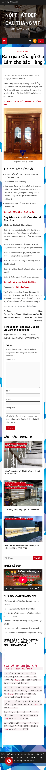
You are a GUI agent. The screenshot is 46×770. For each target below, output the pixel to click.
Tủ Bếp (29, 519)
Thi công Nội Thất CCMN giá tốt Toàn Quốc (22, 628)
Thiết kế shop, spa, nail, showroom (19, 485)
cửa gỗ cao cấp (20, 306)
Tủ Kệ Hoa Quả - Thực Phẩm (16, 488)
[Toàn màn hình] (39, 588)
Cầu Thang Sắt (20, 444)
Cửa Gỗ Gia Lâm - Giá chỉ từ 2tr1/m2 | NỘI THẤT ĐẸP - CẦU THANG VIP (20, 676)
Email (9, 399)
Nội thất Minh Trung (20, 287)
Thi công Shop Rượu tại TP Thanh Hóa (22, 509)
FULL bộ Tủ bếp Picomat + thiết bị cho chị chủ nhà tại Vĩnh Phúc (22, 546)
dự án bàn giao (32, 306)
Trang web (10, 407)
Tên (8, 391)
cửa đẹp (10, 306)
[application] (23, 580)
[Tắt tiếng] (35, 588)
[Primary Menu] (10, 41)
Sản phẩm (22, 447)
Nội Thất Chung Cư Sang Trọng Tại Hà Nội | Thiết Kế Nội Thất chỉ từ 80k (23, 690)
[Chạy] (6, 588)
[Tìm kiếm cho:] (18, 558)
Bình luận (10, 359)
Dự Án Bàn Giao (22, 52)
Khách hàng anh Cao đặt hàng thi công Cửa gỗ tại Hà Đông (32, 316)
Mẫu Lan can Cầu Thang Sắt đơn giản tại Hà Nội (23, 632)
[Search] (30, 41)
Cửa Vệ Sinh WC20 (18, 718)
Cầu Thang (10, 444)
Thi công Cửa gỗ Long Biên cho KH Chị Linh (12, 314)
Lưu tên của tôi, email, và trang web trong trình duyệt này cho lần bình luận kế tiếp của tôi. (22, 419)
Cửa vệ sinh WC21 (18, 729)
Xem (40, 41)
